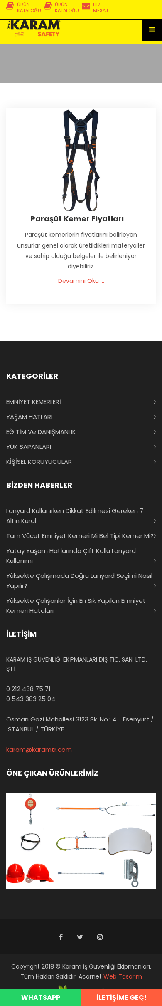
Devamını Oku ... (81, 281)
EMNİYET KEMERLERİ (33, 401)
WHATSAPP (40, 997)
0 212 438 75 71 (28, 688)
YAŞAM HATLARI (29, 416)
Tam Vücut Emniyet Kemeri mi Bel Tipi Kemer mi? (80, 535)
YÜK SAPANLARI (28, 446)
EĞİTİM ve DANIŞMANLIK (41, 431)
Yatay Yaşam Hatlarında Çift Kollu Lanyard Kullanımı (71, 555)
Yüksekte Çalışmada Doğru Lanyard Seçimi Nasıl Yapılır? (79, 580)
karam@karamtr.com (39, 749)
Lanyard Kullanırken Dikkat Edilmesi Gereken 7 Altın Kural (74, 515)
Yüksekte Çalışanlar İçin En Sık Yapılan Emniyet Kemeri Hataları (76, 605)
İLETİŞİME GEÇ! (121, 997)
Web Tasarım (122, 976)
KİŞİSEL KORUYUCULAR (39, 461)
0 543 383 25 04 (30, 698)
